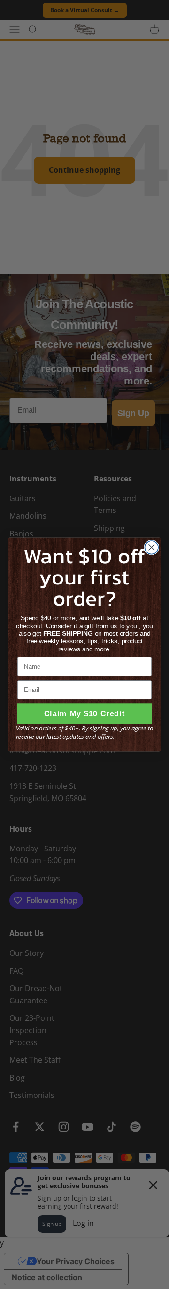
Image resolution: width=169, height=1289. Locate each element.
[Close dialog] (151, 547)
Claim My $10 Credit (84, 713)
